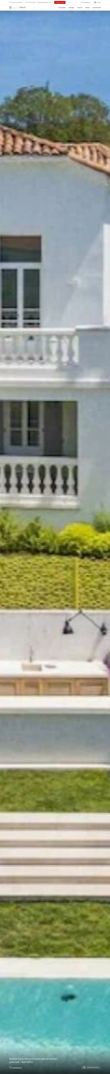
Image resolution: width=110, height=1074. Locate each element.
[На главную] (17, 7)
